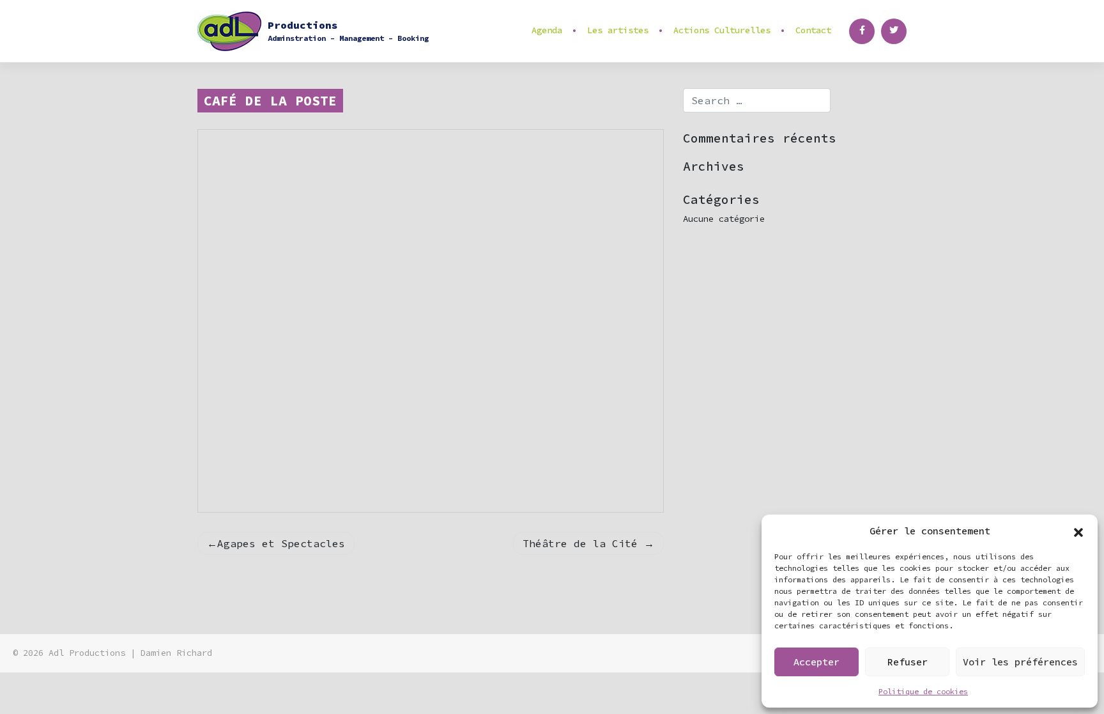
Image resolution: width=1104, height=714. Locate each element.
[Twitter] (894, 31)
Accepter (816, 662)
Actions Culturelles (721, 30)
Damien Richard (176, 653)
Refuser (907, 662)
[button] (1078, 531)
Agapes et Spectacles (281, 543)
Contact (813, 30)
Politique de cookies (923, 691)
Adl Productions (87, 653)
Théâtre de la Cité (580, 543)
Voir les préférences (1020, 662)
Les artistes (617, 30)
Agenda (547, 30)
